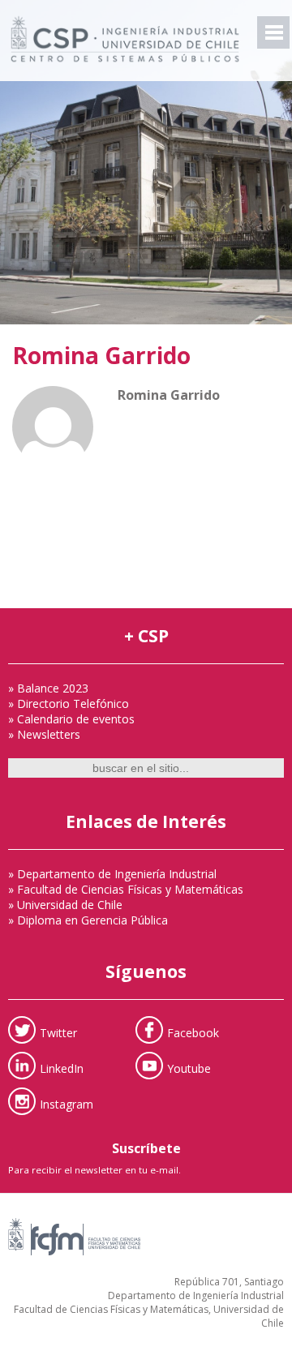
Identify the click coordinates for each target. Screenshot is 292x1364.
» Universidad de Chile (65, 904)
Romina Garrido (101, 355)
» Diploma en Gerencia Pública (88, 920)
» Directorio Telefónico (68, 703)
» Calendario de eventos (71, 719)
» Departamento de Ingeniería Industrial (112, 873)
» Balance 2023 (48, 688)
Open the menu (273, 32)
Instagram (66, 1103)
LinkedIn (62, 1067)
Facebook (193, 1032)
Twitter (58, 1032)
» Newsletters (44, 734)
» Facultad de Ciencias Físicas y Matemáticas (125, 889)
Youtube (189, 1067)
